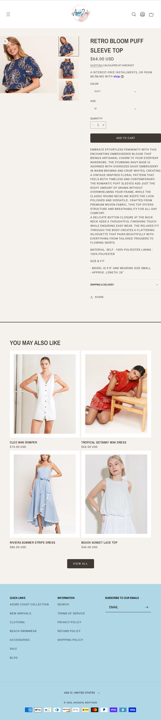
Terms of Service (71, 613)
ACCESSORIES (20, 639)
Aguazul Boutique (85, 702)
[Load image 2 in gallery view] (69, 69)
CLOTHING (17, 622)
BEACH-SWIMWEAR (23, 631)
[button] (8, 14)
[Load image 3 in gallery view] (69, 91)
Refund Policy (69, 631)
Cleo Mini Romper (23, 442)
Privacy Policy (69, 622)
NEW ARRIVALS (20, 613)
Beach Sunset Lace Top (99, 542)
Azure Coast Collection (29, 604)
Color (94, 83)
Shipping (96, 65)
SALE (13, 648)
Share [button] (99, 297)
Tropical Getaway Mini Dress (103, 442)
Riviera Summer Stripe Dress (32, 542)
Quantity (96, 118)
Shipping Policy (70, 639)
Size (93, 101)
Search (63, 604)
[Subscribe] (146, 607)
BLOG (14, 657)
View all (80, 563)
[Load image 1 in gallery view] (69, 46)
